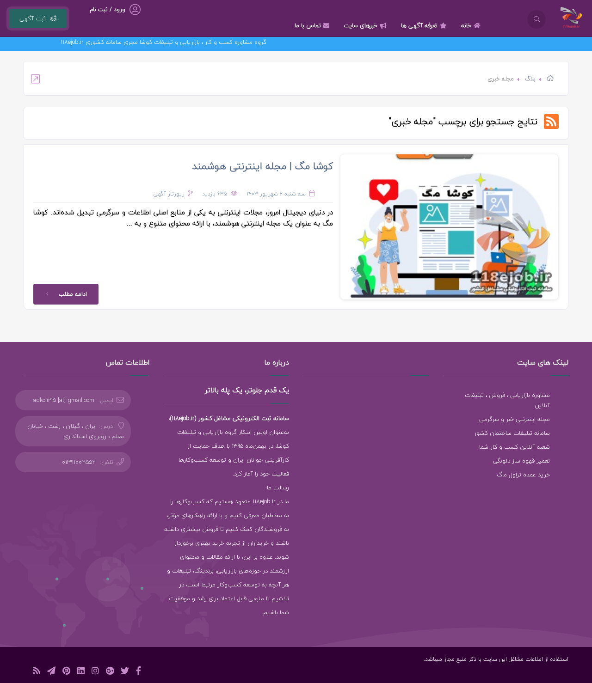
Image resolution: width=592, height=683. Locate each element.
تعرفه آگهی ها (419, 25)
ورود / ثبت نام (107, 9)
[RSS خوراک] (36, 672)
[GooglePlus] (110, 672)
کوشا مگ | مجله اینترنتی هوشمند (262, 166)
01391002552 (79, 462)
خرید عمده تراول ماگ (523, 475)
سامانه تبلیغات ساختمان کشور (512, 433)
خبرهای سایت (360, 25)
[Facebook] (138, 672)
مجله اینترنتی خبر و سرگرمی (514, 419)
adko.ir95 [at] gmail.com (63, 400)
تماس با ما (308, 25)
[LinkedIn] (81, 672)
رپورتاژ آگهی (169, 194)
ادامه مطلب (73, 294)
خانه (466, 25)
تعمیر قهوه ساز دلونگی (521, 461)
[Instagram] (95, 672)
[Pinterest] (66, 672)
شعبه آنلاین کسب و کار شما (514, 447)
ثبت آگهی (32, 18)
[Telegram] (51, 672)
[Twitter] (125, 672)
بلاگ (530, 79)
